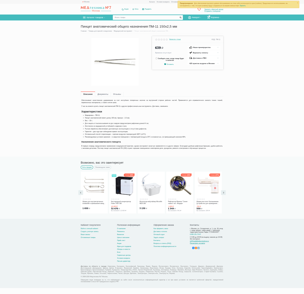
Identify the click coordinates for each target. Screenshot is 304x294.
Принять (243, 6)
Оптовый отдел (159, 234)
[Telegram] (198, 248)
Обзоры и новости (123, 249)
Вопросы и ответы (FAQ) (162, 243)
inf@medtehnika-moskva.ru (199, 241)
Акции (126, 9)
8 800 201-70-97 (195, 234)
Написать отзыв (175, 39)
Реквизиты (121, 231)
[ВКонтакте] (193, 248)
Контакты (157, 240)
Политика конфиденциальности (165, 246)
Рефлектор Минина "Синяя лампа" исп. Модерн (177, 202)
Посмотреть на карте (197, 243)
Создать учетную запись (90, 231)
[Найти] (180, 17)
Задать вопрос (159, 237)
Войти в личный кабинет (89, 228)
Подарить (148, 9)
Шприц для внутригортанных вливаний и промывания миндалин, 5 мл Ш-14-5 (94, 202)
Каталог (152, 2)
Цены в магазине (123, 237)
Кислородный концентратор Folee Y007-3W (121, 202)
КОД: (213, 39)
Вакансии (120, 234)
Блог (119, 252)
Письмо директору (123, 261)
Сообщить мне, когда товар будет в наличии (171, 59)
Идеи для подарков (124, 246)
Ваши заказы (85, 234)
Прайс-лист (121, 240)
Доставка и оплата (160, 231)
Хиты (136, 9)
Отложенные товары (88, 237)
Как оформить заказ (161, 228)
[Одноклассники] (196, 248)
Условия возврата (163, 2)
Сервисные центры (124, 255)
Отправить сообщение (212, 11)
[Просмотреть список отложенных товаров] (199, 10)
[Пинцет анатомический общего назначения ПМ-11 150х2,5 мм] (115, 62)
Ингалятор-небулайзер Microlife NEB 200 (151, 202)
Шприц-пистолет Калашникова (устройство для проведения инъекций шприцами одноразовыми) (207, 202)
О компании (121, 228)
